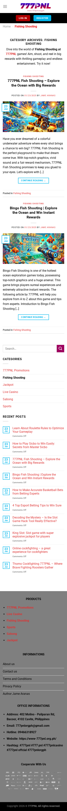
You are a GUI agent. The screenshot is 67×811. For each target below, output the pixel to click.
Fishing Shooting (33, 76)
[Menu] (5, 6)
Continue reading (33, 180)
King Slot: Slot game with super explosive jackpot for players (33, 534)
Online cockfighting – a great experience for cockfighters (31, 550)
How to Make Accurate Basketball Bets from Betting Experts (37, 491)
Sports (7, 406)
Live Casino (10, 392)
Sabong (8, 399)
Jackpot (8, 384)
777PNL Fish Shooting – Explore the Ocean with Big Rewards (34, 83)
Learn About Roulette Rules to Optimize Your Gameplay (38, 429)
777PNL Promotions (16, 370)
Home (7, 26)
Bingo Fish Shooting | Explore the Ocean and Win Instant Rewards (33, 213)
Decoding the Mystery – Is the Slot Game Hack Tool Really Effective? (35, 519)
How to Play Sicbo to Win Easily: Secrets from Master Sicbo (33, 445)
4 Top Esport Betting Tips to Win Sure (36, 505)
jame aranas (47, 95)
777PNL (11, 54)
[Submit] (60, 348)
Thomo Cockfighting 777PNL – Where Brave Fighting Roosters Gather (37, 565)
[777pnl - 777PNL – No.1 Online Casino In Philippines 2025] (35, 6)
